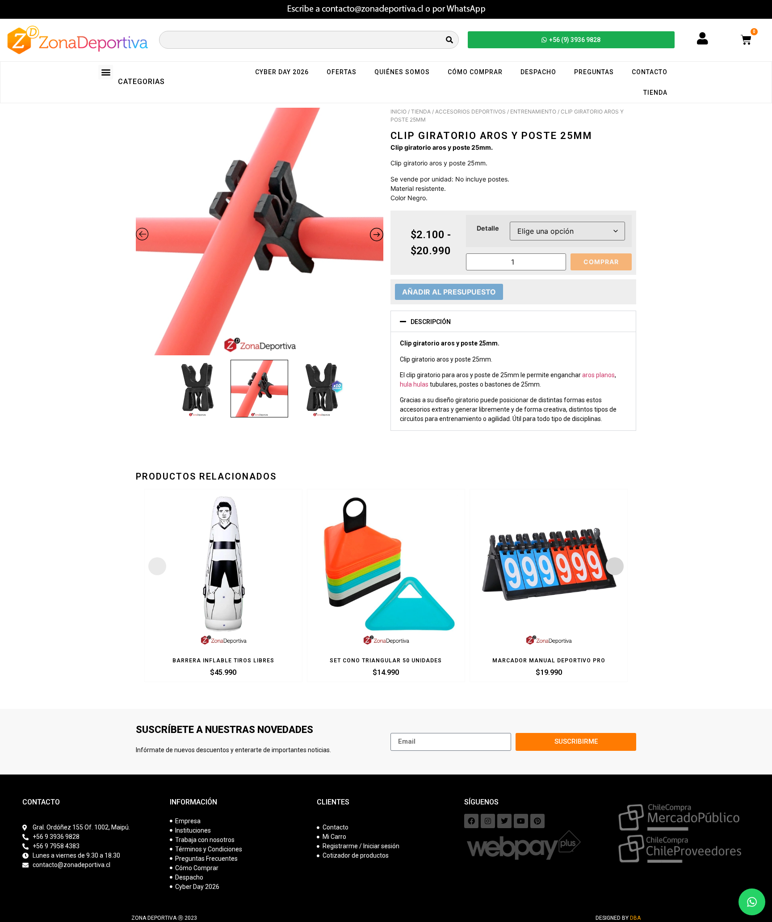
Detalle (488, 228)
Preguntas (594, 72)
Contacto (649, 72)
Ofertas (342, 72)
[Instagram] (488, 821)
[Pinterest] (537, 821)
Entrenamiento (533, 111)
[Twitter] (504, 821)
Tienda (655, 92)
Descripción (431, 321)
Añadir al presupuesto (449, 291)
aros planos (598, 375)
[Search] (449, 39)
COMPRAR (601, 261)
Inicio (398, 111)
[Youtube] (521, 821)
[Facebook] (471, 821)
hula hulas (414, 384)
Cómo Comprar (475, 72)
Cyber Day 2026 (282, 72)
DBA (635, 918)
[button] (105, 72)
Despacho (538, 72)
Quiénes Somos (402, 72)
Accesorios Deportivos (470, 111)
